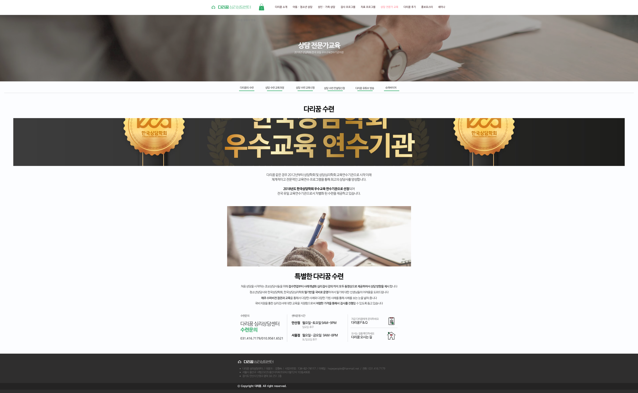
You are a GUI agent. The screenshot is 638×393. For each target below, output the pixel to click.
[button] (261, 7)
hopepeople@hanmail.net (343, 368)
